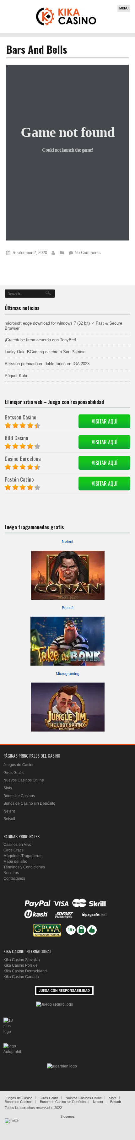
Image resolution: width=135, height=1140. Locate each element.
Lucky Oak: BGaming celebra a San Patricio (45, 351)
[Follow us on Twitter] (12, 1125)
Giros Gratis (13, 772)
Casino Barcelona (23, 458)
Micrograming (67, 674)
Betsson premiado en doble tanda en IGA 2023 (47, 363)
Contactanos (14, 878)
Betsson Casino (20, 417)
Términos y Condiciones (24, 867)
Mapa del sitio (15, 861)
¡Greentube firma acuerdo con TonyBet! (40, 340)
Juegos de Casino (19, 765)
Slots (7, 788)
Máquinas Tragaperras (22, 856)
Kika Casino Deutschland (25, 971)
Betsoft (67, 608)
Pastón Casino (19, 479)
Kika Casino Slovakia (21, 960)
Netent (67, 541)
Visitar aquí (104, 421)
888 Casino (16, 438)
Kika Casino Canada (21, 977)
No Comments (88, 252)
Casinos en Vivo (17, 844)
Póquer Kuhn (16, 375)
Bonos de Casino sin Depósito (29, 803)
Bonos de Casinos (19, 796)
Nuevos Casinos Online (23, 780)
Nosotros (11, 873)
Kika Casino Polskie (20, 965)
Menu (123, 8)
